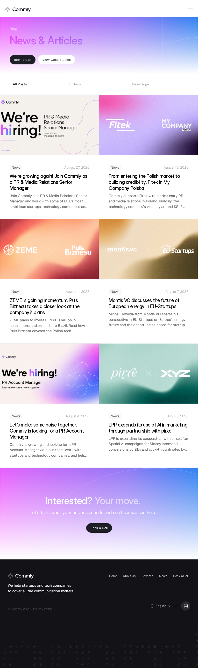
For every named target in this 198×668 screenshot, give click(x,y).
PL (177, 606)
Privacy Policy (42, 609)
